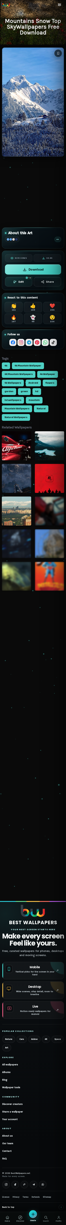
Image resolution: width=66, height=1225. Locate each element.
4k (6, 365)
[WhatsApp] (45, 342)
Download (36, 269)
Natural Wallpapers (16, 417)
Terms (25, 1197)
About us (7, 1135)
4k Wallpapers (13, 383)
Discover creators (12, 1104)
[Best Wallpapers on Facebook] (15, 1184)
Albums (6, 1072)
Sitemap (47, 1197)
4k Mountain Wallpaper (28, 365)
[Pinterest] (37, 342)
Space (57, 1039)
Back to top (32, 1207)
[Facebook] (12, 342)
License (5, 1197)
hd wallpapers (13, 400)
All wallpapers (10, 1064)
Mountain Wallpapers (17, 408)
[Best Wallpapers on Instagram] (6, 1184)
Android (33, 383)
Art (6, 1047)
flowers (49, 383)
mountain (34, 400)
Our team (7, 1143)
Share (50, 281)
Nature (8, 1039)
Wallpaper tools (11, 1087)
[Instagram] (21, 342)
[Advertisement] (33, 192)
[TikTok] (53, 342)
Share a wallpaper (12, 1111)
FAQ (4, 1158)
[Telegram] (29, 342)
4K (46, 1039)
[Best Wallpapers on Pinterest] (24, 1184)
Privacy (16, 1197)
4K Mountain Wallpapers (19, 374)
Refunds (36, 1197)
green (24, 391)
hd (36, 391)
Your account (10, 1119)
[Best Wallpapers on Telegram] (33, 1184)
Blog (4, 1079)
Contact (7, 1151)
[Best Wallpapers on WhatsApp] (43, 1184)
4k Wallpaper (47, 374)
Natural (41, 408)
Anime (34, 1039)
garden (9, 391)
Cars (21, 1039)
